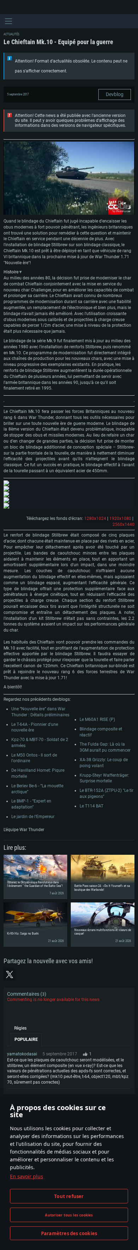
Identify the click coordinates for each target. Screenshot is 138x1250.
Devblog (114, 94)
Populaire (26, 1039)
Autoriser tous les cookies (69, 1215)
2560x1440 (123, 524)
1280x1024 (95, 518)
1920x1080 (120, 518)
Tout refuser (69, 1196)
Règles (20, 1028)
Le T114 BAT (91, 806)
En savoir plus (26, 1176)
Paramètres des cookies (69, 1233)
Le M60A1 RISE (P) (97, 719)
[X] (10, 974)
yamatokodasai (22, 1053)
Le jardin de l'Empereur (32, 816)
